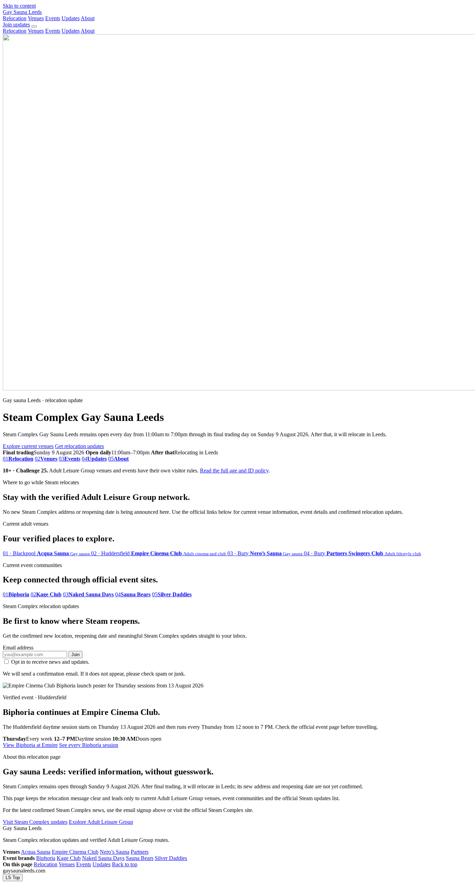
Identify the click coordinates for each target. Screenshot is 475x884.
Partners (139, 852)
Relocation (14, 18)
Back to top (124, 864)
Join (75, 654)
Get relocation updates (79, 446)
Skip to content (19, 6)
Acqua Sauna (35, 852)
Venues (36, 18)
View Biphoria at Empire (30, 745)
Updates (71, 18)
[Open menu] (34, 26)
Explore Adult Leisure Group (101, 822)
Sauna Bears (139, 858)
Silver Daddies (171, 858)
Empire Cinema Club (75, 852)
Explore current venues (28, 446)
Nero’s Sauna (114, 852)
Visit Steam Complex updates (35, 822)
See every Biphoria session (88, 745)
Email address (18, 648)
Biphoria (45, 858)
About (88, 18)
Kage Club (69, 858)
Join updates (16, 24)
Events (52, 18)
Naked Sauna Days (103, 858)
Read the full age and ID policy (234, 470)
